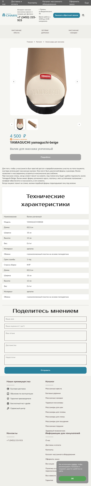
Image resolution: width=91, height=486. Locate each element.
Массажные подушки (54, 426)
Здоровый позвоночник (55, 431)
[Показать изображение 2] (32, 124)
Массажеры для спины (55, 417)
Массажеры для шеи (54, 407)
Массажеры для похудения (57, 421)
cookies (74, 464)
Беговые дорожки (53, 393)
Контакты (32, 2)
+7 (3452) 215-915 (15, 440)
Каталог (39, 42)
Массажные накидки (54, 398)
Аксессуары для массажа (54, 42)
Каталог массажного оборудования (52, 2)
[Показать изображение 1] (20, 124)
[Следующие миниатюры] (79, 124)
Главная (30, 42)
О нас (4, 2)
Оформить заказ (74, 2)
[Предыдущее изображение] (14, 82)
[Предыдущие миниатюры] (12, 124)
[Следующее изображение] (77, 82)
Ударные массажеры (54, 403)
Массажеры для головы (56, 412)
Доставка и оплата (16, 2)
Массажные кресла (54, 388)
